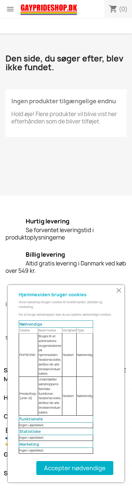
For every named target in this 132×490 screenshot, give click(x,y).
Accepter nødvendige (75, 468)
